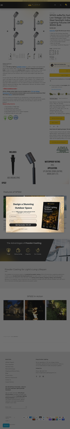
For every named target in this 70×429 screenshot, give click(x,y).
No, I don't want (23, 229)
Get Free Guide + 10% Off (23, 225)
